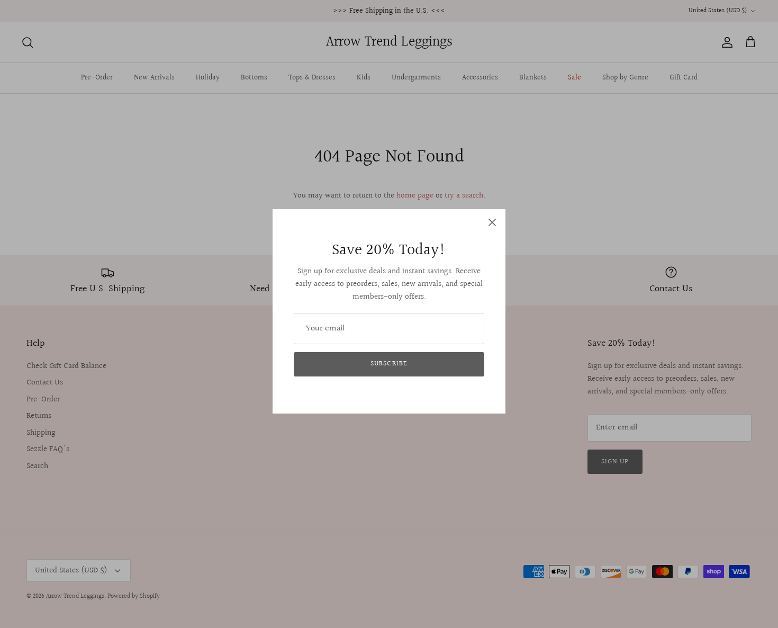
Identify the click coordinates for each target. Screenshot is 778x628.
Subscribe (388, 363)
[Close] (492, 222)
